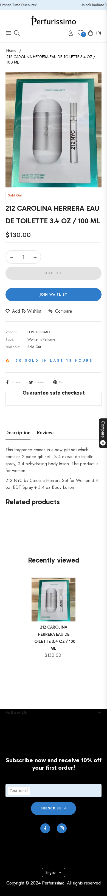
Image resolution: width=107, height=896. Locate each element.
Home (11, 50)
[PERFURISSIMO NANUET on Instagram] (62, 828)
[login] (68, 33)
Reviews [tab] (46, 433)
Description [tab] (17, 433)
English (51, 872)
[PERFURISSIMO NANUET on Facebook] (45, 828)
